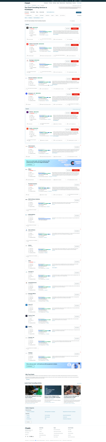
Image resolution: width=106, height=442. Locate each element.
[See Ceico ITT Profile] (26, 305)
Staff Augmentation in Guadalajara (50, 411)
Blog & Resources (56, 435)
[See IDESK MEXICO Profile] (26, 215)
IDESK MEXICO (31, 214)
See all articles (79, 383)
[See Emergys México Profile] (26, 294)
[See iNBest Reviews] (31, 170)
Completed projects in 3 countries (73, 156)
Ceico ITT (30, 304)
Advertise (69, 435)
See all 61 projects (55, 34)
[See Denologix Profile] (27, 60)
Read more (53, 204)
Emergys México (32, 293)
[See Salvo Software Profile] (26, 230)
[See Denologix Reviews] (32, 61)
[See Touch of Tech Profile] (26, 316)
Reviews (57, 15)
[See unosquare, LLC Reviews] (31, 94)
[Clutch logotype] (27, 3)
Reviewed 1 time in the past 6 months (46, 55)
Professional (29, 104)
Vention (31, 128)
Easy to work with (30, 39)
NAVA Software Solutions (34, 199)
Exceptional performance (30, 179)
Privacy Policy (27, 440)
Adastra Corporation (34, 43)
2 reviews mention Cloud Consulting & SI (46, 72)
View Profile (68, 28)
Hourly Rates (47, 15)
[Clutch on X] (27, 436)
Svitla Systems (31, 146)
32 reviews (34, 147)
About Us (40, 429)
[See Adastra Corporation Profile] (27, 44)
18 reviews (35, 61)
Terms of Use (47, 440)
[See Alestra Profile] (26, 246)
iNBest (29, 169)
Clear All (42, 17)
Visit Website (75, 28)
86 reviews (35, 113)
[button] (37, 15)
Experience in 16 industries (44, 140)
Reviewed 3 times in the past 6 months (32, 72)
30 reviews (34, 79)
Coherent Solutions (32, 77)
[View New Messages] (72, 0)
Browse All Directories (57, 429)
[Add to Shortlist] (79, 27)
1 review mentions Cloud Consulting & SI (46, 39)
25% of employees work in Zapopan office (31, 225)
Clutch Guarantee (70, 433)
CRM (45, 418)
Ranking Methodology (42, 435)
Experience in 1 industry (44, 194)
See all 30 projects (54, 84)
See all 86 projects (55, 120)
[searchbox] (30, 15)
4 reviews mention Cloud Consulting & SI (60, 56)
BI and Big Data (29, 418)
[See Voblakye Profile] (26, 353)
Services (36, 15)
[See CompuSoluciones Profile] (26, 283)
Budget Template (52, 402)
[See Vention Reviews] (32, 129)
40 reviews (34, 94)
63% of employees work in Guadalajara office (32, 241)
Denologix (31, 60)
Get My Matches (29, 164)
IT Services (28, 403)
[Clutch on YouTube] (31, 436)
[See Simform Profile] (27, 112)
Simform (31, 111)
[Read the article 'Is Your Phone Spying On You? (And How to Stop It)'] (34, 395)
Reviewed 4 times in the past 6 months (32, 140)
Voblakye (30, 352)
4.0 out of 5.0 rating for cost (58, 194)
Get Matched (79, 12)
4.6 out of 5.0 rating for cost (58, 39)
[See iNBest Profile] (26, 169)
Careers (40, 431)
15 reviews (35, 45)
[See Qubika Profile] (27, 28)
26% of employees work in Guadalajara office (32, 256)
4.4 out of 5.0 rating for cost (72, 55)
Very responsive (70, 39)
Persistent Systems (32, 183)
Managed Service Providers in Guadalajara (69, 411)
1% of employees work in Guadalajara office (32, 348)
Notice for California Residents (41, 440)
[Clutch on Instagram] (29, 436)
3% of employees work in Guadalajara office (73, 89)
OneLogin (28, 415)
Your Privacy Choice (32, 440)
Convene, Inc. (31, 337)
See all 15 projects (55, 51)
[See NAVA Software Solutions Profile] (26, 200)
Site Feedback (27, 432)
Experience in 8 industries (58, 156)
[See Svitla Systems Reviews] (31, 147)
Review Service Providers (57, 431)
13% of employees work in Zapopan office (31, 210)
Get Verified (69, 431)
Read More (28, 379)
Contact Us (26, 434)
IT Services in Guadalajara (30, 411)
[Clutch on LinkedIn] (32, 436)
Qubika (30, 27)
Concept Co (31, 271)
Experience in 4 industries (58, 179)
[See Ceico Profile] (26, 261)
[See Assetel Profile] (26, 327)
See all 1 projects (54, 190)
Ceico (29, 260)
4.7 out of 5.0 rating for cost (58, 104)
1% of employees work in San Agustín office (73, 195)
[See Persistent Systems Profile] (26, 184)
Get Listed (69, 429)
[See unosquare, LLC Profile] (26, 94)
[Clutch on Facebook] (25, 436)
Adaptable (28, 156)
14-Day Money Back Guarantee (58, 433)
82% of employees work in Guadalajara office (74, 104)
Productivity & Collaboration (67, 418)
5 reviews (34, 170)
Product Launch (32, 403)
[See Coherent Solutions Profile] (26, 78)
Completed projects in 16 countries (72, 140)
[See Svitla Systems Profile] (26, 146)
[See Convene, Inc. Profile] (26, 338)
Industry (52, 15)
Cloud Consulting (47, 415)
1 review (34, 185)
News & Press (41, 433)
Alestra (30, 245)
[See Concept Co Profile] (26, 272)
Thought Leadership (71, 403)
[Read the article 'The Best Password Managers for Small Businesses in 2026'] (72, 395)
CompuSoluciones (32, 282)
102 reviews (35, 129)
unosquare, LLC (31, 93)
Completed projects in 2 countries (73, 179)
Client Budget (41, 15)
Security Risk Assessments (67, 415)
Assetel (30, 326)
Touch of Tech (31, 315)
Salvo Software (31, 230)
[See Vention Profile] (27, 129)
